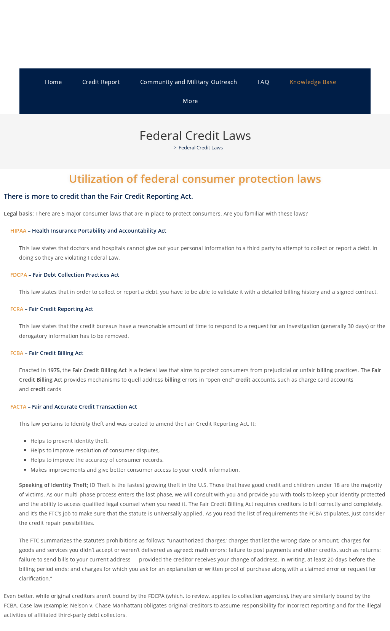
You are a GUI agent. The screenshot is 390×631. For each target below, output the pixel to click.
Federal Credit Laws (201, 147)
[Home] (169, 147)
